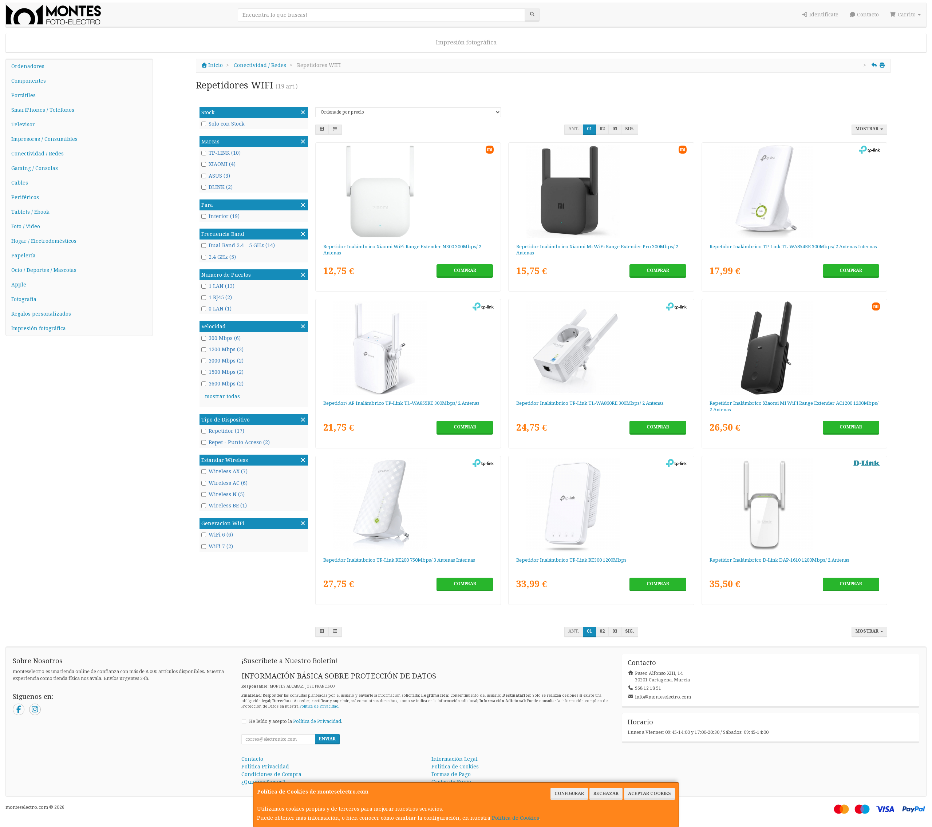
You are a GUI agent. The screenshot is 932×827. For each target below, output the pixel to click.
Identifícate (823, 14)
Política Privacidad (265, 766)
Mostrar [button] (868, 128)
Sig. (629, 128)
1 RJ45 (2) (220, 297)
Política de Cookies (515, 818)
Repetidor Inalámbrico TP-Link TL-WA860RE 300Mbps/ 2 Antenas (590, 403)
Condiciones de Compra (271, 774)
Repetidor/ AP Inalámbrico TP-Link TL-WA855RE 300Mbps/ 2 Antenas (401, 403)
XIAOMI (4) (222, 164)
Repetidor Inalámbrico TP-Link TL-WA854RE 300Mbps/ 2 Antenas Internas (793, 246)
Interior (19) (224, 216)
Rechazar (606, 793)
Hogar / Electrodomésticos (43, 241)
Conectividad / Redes (37, 154)
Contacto (867, 14)
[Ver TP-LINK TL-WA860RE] (601, 348)
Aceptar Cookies (649, 793)
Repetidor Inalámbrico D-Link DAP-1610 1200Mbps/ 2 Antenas (779, 560)
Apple (18, 285)
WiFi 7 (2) (221, 546)
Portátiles (23, 95)
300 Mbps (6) (225, 338)
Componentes (28, 81)
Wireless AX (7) (228, 471)
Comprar (465, 270)
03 (614, 128)
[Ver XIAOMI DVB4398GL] (408, 191)
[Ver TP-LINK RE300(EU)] (601, 504)
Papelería (23, 255)
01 (589, 128)
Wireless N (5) (227, 494)
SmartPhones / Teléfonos (42, 110)
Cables (19, 183)
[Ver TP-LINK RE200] (408, 504)
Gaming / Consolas (34, 168)
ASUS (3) (219, 176)
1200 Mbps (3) (226, 349)
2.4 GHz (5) (222, 257)
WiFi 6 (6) (221, 535)
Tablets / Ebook (30, 212)
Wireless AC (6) (228, 483)
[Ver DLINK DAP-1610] (794, 504)
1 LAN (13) (221, 286)
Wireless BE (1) (228, 506)
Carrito (906, 14)
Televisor (23, 124)
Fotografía (23, 299)
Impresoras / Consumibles (44, 139)
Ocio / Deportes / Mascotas (43, 270)
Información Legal (454, 759)
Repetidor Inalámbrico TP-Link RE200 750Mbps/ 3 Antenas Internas (399, 560)
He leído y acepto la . (296, 721)
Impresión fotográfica (466, 42)
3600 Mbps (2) (226, 384)
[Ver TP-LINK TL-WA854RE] (794, 191)
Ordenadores (27, 66)
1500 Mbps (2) (226, 372)
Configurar (569, 793)
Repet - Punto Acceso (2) (239, 442)
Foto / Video (25, 226)
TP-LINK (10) (225, 153)
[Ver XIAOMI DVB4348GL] (794, 348)
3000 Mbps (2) (226, 361)
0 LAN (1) (220, 309)
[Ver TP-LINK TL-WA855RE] (408, 348)
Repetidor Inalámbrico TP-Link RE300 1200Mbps (571, 560)
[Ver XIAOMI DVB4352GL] (601, 191)
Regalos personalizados (41, 314)
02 (602, 128)
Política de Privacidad (319, 706)
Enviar (327, 738)
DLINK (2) (221, 187)
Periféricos (25, 197)
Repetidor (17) (226, 431)
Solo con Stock (226, 124)
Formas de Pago (451, 774)
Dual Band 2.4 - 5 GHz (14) (242, 245)
